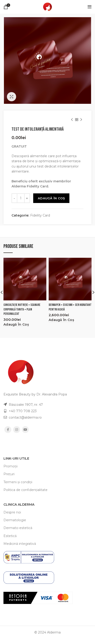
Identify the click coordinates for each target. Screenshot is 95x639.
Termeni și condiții (17, 482)
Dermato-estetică (17, 528)
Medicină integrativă (19, 544)
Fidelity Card (40, 215)
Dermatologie (14, 520)
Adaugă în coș (51, 198)
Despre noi (12, 512)
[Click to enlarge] (11, 96)
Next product (81, 119)
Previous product (72, 119)
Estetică (10, 536)
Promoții (10, 466)
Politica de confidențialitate (25, 490)
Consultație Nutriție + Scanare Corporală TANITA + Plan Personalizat (21, 309)
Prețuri (9, 474)
